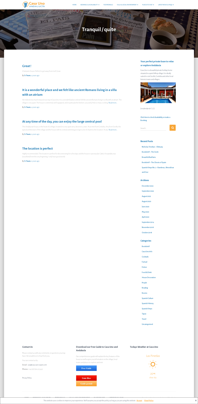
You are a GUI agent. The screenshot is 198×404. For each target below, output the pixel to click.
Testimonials (108, 5)
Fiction (144, 267)
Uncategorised (147, 324)
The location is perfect (37, 148)
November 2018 (148, 227)
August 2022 (146, 196)
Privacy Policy (27, 378)
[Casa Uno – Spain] (33, 4)
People (144, 283)
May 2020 (145, 212)
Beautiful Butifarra (149, 157)
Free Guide (86, 368)
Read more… (113, 103)
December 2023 (147, 186)
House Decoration (149, 277)
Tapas (144, 314)
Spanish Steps (147, 309)
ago (35, 75)
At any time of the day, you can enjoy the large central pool (62, 121)
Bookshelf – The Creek (150, 152)
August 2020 (146, 201)
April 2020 (145, 217)
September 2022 (148, 191)
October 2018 (147, 233)
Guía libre (86, 378)
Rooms (144, 293)
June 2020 (145, 207)
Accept (139, 401)
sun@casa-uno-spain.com (37, 365)
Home (74, 5)
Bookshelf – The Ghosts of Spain (154, 162)
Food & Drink (147, 272)
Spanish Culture (147, 298)
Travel (144, 319)
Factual (144, 262)
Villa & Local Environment (127, 5)
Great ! (26, 66)
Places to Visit (147, 5)
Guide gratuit (86, 383)
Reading (145, 288)
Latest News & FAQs (165, 5)
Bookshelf (146, 246)
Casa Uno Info (147, 252)
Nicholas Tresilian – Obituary (152, 147)
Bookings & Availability (89, 5)
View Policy (148, 401)
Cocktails (145, 257)
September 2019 (148, 222)
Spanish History (148, 303)
